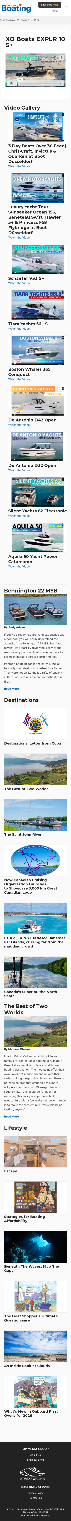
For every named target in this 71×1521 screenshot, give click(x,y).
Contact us (35, 1497)
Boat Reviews (7, 20)
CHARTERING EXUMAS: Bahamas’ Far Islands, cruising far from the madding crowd (35, 942)
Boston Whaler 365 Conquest (29, 372)
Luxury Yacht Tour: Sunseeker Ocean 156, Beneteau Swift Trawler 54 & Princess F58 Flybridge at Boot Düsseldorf (34, 219)
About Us (35, 1454)
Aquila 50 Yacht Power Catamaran (33, 559)
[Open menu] (66, 8)
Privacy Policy (35, 1492)
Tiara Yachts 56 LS (28, 323)
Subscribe (50, 4)
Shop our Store (35, 1459)
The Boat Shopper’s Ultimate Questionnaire (31, 1318)
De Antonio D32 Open (32, 465)
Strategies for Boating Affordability (24, 1219)
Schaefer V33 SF (26, 278)
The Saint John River (23, 834)
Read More (11, 688)
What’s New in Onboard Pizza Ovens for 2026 (31, 1413)
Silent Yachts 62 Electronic (37, 510)
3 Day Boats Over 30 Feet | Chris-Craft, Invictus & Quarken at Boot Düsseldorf (37, 153)
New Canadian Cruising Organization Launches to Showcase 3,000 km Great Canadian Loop (30, 886)
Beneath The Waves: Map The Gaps (31, 1268)
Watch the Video (19, 166)
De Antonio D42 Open (32, 419)
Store (55, 10)
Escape (10, 1171)
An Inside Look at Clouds (27, 1366)
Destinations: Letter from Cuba (32, 743)
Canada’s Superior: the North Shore (30, 994)
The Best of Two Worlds (26, 789)
